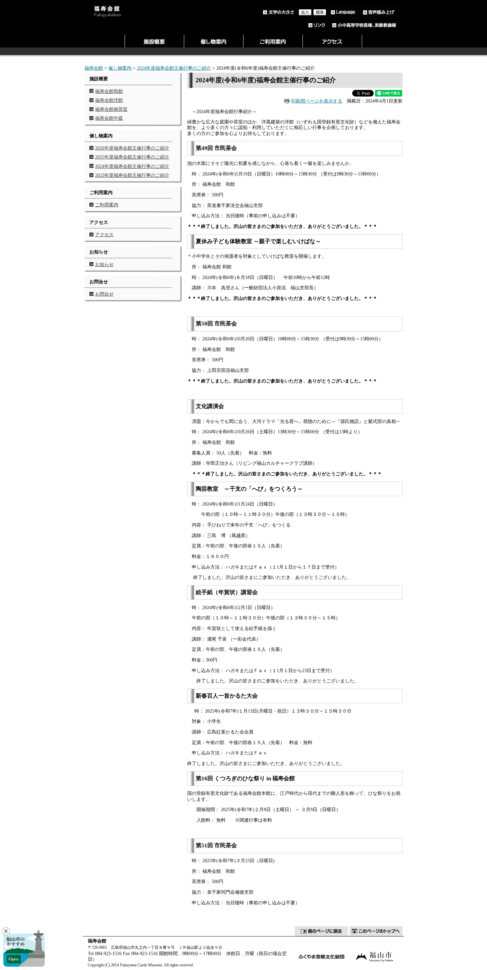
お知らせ (104, 264)
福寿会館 (93, 68)
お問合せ (104, 294)
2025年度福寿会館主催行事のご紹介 (132, 157)
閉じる (6, 931)
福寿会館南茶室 (111, 109)
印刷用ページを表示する (316, 101)
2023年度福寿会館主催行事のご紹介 (132, 175)
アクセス (104, 234)
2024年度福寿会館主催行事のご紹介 (174, 68)
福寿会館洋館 (109, 100)
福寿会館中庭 (109, 118)
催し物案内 (120, 68)
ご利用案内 (106, 204)
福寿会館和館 (109, 91)
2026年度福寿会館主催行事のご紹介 (132, 148)
